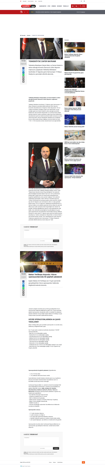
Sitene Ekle (40, 1)
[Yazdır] (23, 79)
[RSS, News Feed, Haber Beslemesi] (83, 462)
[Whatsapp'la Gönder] (23, 75)
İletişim (54, 462)
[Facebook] (23, 68)
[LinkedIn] (23, 73)
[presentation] (24, 12)
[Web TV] (81, 1)
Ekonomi (59, 6)
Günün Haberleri (30, 1)
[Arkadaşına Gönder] (23, 77)
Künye (50, 462)
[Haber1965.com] (28, 6)
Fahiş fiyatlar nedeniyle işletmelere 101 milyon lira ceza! (47, 12)
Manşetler (24, 1)
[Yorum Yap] (23, 82)
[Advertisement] (52, 24)
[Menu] (73, 6)
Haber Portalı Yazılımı (26, 466)
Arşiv (36, 1)
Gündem (53, 6)
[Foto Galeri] (84, 1)
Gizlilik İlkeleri (60, 462)
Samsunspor (42, 6)
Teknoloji (65, 6)
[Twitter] (23, 70)
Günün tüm (81, 12)
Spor (49, 6)
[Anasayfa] (20, 1)
